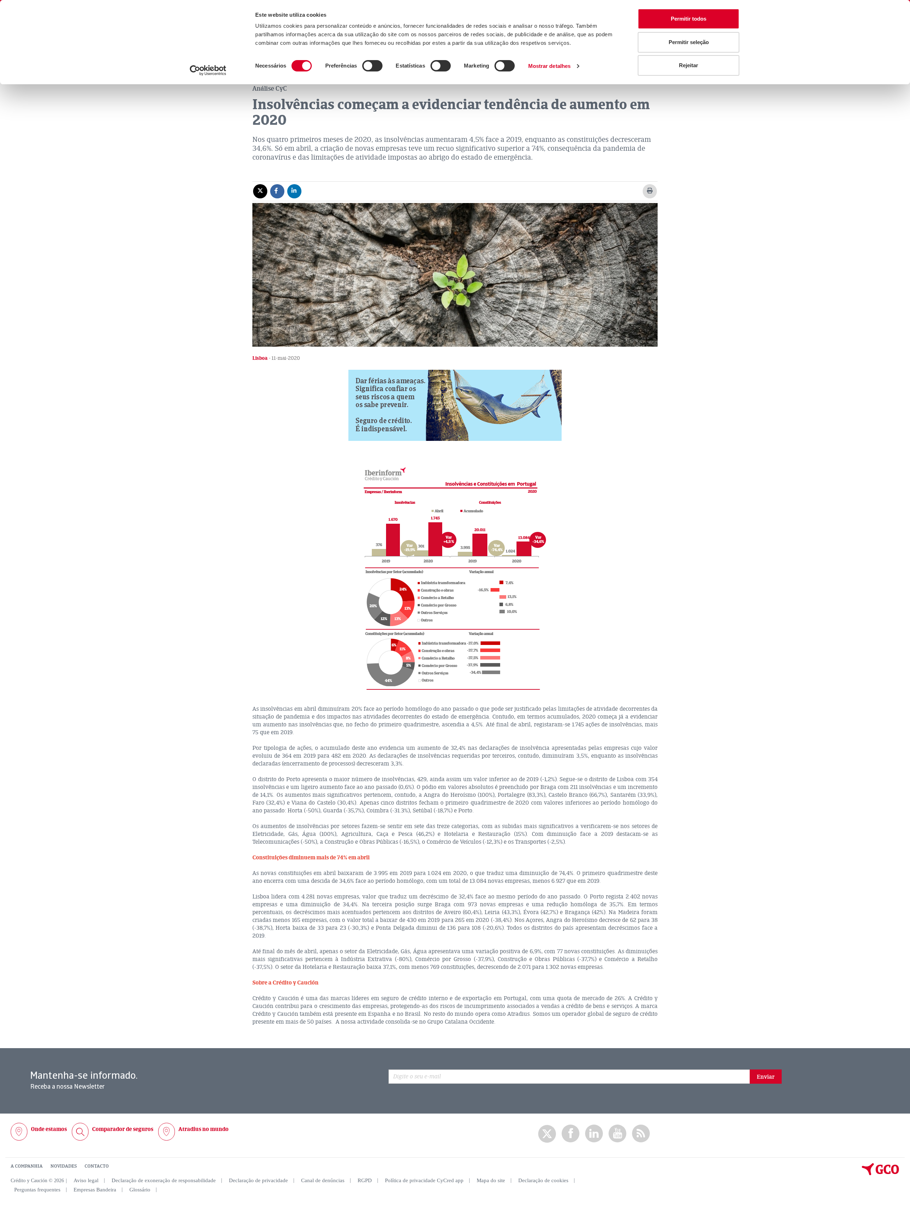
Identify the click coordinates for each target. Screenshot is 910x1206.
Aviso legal (86, 1180)
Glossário (139, 1189)
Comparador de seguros (122, 1129)
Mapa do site (491, 1180)
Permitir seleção (689, 42)
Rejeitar (688, 65)
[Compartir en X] (260, 190)
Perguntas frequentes (37, 1189)
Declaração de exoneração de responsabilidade (164, 1180)
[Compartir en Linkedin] (294, 190)
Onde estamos (49, 1129)
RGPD (365, 1180)
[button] (455, 405)
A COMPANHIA (27, 1166)
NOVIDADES (63, 1166)
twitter (547, 1133)
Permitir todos (688, 19)
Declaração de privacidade (258, 1180)
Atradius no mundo (203, 1129)
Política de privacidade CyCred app (424, 1180)
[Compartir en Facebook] (277, 190)
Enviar (766, 1076)
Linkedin (594, 1134)
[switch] (372, 65)
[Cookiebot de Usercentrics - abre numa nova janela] (208, 70)
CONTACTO (97, 1166)
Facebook (570, 1134)
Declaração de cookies (543, 1180)
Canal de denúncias (322, 1180)
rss (641, 1134)
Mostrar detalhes (549, 66)
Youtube (617, 1134)
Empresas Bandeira (95, 1189)
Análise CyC (269, 88)
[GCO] (880, 1173)
